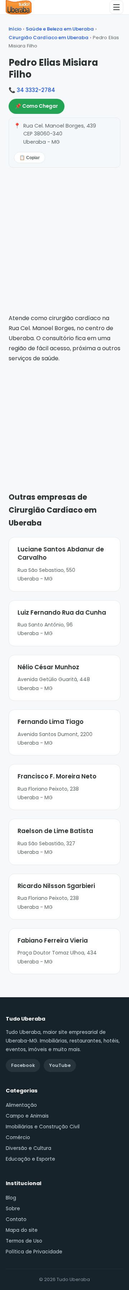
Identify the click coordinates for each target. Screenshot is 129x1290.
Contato (16, 1219)
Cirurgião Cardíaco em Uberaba (49, 37)
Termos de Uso (24, 1241)
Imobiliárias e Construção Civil (43, 1126)
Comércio (18, 1137)
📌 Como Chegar (36, 106)
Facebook (23, 1065)
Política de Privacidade (34, 1251)
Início (15, 29)
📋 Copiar (29, 157)
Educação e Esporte (30, 1159)
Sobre (13, 1208)
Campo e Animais (27, 1116)
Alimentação (21, 1105)
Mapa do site (22, 1230)
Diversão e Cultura (28, 1148)
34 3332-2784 (36, 90)
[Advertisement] (64, 417)
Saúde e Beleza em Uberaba (60, 29)
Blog (11, 1197)
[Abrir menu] (116, 7)
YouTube (60, 1065)
